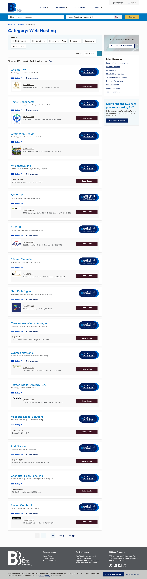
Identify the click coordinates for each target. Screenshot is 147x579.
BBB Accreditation (83, 558)
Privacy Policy (44, 575)
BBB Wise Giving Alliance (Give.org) (123, 558)
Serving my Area (59, 41)
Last (69, 535)
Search (132, 17)
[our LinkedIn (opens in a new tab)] (115, 566)
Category (88, 41)
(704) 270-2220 (28, 242)
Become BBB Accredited (121, 45)
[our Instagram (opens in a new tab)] (124, 566)
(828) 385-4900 (28, 149)
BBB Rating (17, 46)
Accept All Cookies (113, 574)
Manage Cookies (132, 574)
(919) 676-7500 (17, 337)
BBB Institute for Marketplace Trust (123, 556)
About (97, 7)
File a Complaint (49, 560)
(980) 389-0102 (17, 430)
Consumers (41, 7)
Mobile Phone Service (115, 74)
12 (53, 536)
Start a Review (49, 558)
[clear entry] (111, 17)
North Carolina (19, 24)
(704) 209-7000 (28, 117)
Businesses (60, 7)
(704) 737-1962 (28, 274)
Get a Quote (40, 41)
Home (10, 24)
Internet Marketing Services (117, 63)
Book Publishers (112, 84)
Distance (73, 41)
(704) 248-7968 (17, 180)
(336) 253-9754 (28, 520)
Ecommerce (111, 70)
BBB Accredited (21, 41)
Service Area (33, 78)
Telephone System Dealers (117, 77)
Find (12, 17)
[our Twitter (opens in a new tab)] (111, 566)
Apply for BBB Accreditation (87, 560)
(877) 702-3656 (28, 85)
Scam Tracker (80, 7)
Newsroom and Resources (86, 562)
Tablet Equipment (113, 92)
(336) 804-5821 (28, 306)
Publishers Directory (114, 88)
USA (50, 61)
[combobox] (39, 17)
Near (71, 17)
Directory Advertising (114, 81)
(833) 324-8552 (28, 210)
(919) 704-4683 (17, 460)
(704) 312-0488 (28, 400)
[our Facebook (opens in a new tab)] (120, 566)
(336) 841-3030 (28, 368)
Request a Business (117, 120)
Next (60, 535)
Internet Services (113, 66)
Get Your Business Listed (86, 556)
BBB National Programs (118, 560)
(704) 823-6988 (17, 489)
